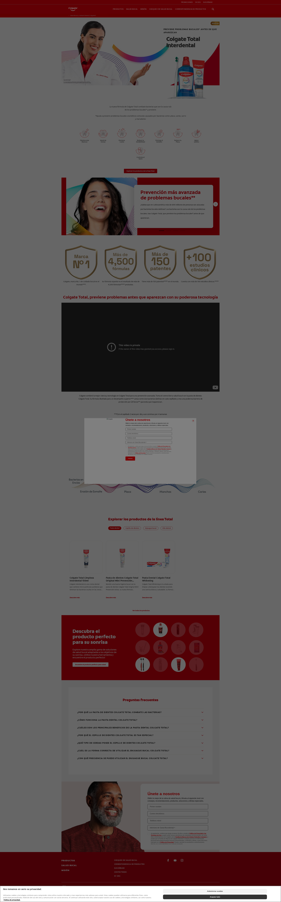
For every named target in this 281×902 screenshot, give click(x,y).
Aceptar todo (215, 897)
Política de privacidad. (12, 900)
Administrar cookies (215, 891)
